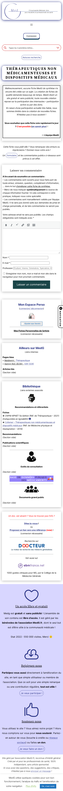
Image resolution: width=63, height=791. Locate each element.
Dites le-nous (31, 523)
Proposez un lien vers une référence (28, 530)
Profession (8, 268)
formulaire (11, 155)
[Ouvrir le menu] (31, 24)
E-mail (6, 263)
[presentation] (6, 225)
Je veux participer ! (31, 693)
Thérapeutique (23, 360)
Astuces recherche (31, 57)
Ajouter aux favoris (32, 323)
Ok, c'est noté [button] (48, 786)
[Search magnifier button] (5, 48)
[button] (31, 36)
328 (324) (29, 364)
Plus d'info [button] (31, 786)
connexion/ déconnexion (31, 308)
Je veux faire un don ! (31, 748)
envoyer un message (41, 771)
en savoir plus (39, 126)
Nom (6, 257)
